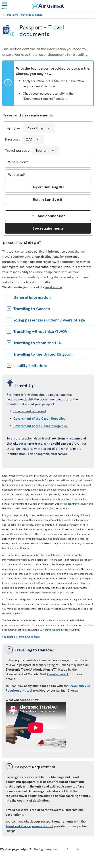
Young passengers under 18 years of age (49, 320)
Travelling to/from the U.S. (37, 342)
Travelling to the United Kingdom (43, 354)
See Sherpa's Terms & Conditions (21, 636)
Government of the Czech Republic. (39, 418)
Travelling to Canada (31, 308)
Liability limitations (30, 365)
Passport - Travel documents (24, 14)
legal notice (53, 287)
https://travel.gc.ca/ (76, 503)
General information (32, 297)
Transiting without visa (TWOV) (41, 331)
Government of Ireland (29, 411)
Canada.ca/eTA (58, 674)
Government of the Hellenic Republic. (40, 426)
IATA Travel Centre (50, 629)
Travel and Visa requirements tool (29, 826)
